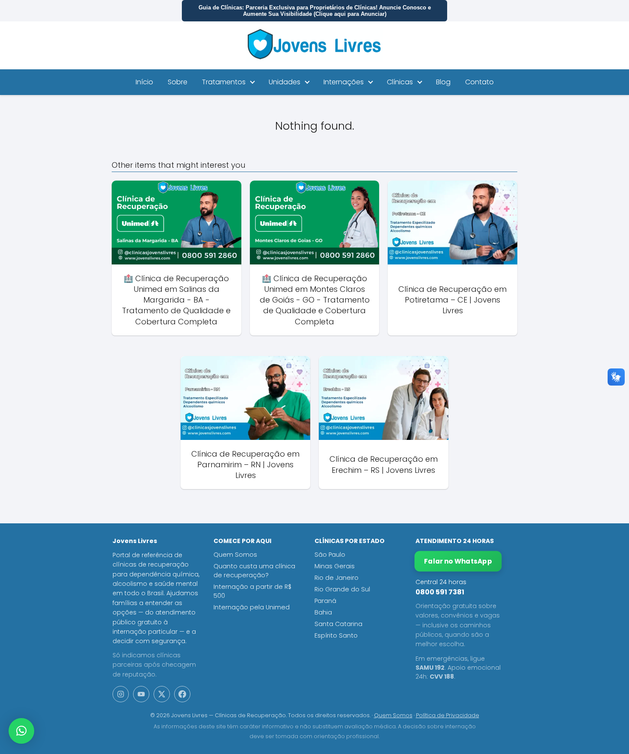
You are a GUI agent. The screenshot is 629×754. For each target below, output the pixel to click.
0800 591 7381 (439, 592)
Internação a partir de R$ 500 (252, 591)
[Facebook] (182, 694)
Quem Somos (235, 554)
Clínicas (400, 82)
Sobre (177, 82)
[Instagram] (121, 694)
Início (144, 82)
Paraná (325, 601)
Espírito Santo (336, 635)
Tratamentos (224, 82)
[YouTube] (141, 694)
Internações (343, 82)
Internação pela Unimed (252, 607)
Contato (479, 82)
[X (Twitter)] (162, 694)
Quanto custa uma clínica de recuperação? (254, 570)
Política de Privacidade (447, 715)
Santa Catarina (338, 624)
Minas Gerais (334, 566)
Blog (443, 82)
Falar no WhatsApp (458, 561)
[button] (21, 731)
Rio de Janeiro (336, 577)
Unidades (284, 82)
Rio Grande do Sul (342, 589)
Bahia (323, 612)
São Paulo (329, 554)
